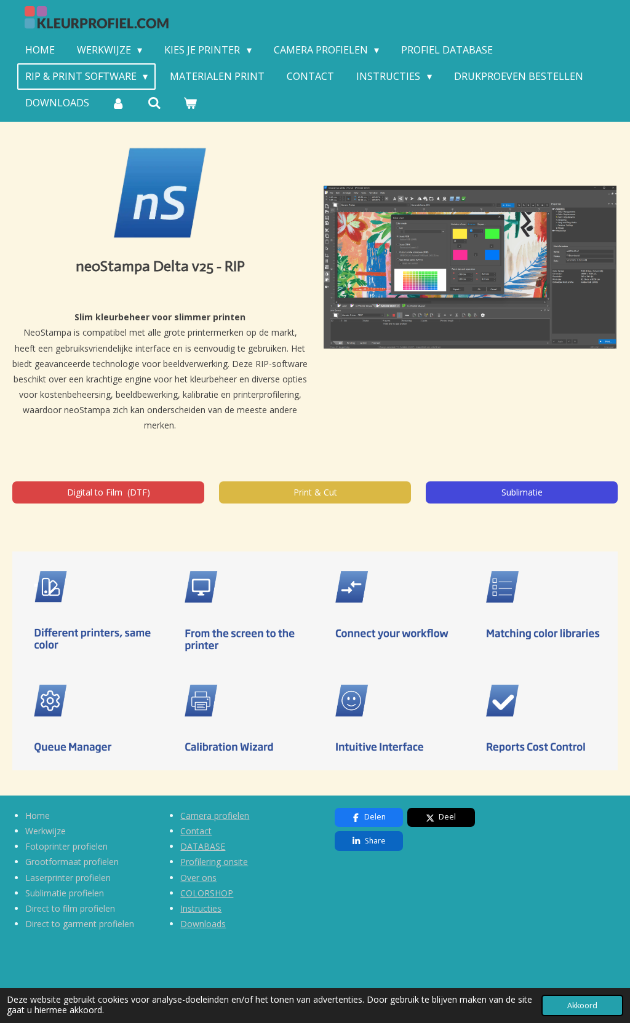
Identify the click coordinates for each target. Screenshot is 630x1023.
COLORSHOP (206, 893)
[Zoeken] (154, 103)
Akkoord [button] (582, 1005)
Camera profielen (214, 815)
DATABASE (202, 846)
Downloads (203, 924)
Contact (196, 831)
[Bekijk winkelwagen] (190, 103)
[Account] (118, 103)
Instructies (200, 908)
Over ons (198, 877)
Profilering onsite (214, 861)
